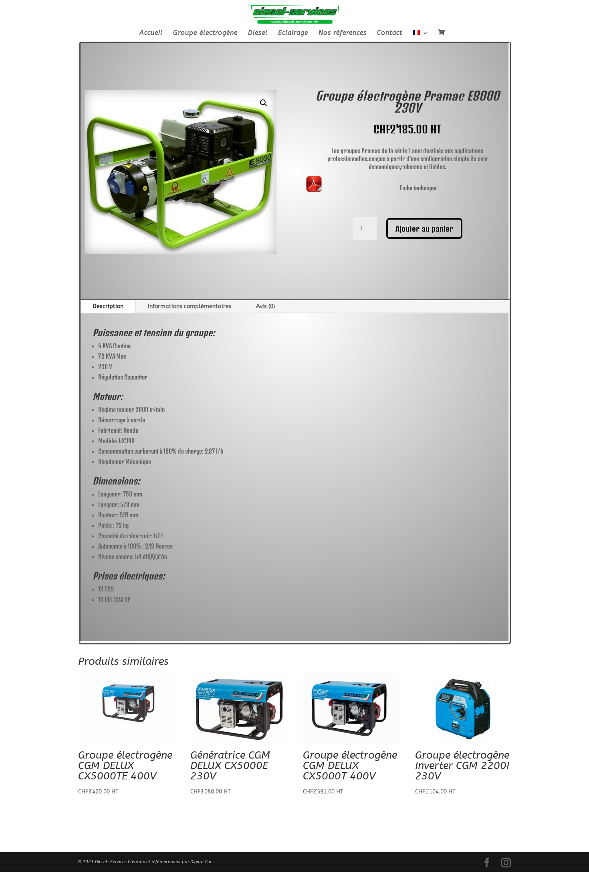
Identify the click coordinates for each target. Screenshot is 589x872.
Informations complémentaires (190, 306)
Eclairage (293, 33)
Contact (389, 33)
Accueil (151, 33)
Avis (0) (265, 306)
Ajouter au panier (424, 228)
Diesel (258, 33)
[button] (263, 103)
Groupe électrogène (205, 33)
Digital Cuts (202, 861)
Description (108, 306)
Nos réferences (343, 33)
